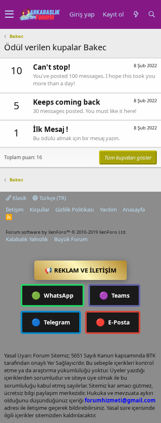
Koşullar (40, 209)
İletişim (15, 209)
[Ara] (151, 14)
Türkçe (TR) (52, 198)
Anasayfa (134, 209)
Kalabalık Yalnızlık (27, 239)
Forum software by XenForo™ (66, 232)
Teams (114, 295)
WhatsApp (52, 295)
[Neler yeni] (136, 14)
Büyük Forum (71, 239)
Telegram (50, 322)
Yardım (108, 209)
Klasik (18, 198)
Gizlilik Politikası (74, 209)
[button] (9, 14)
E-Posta (113, 322)
